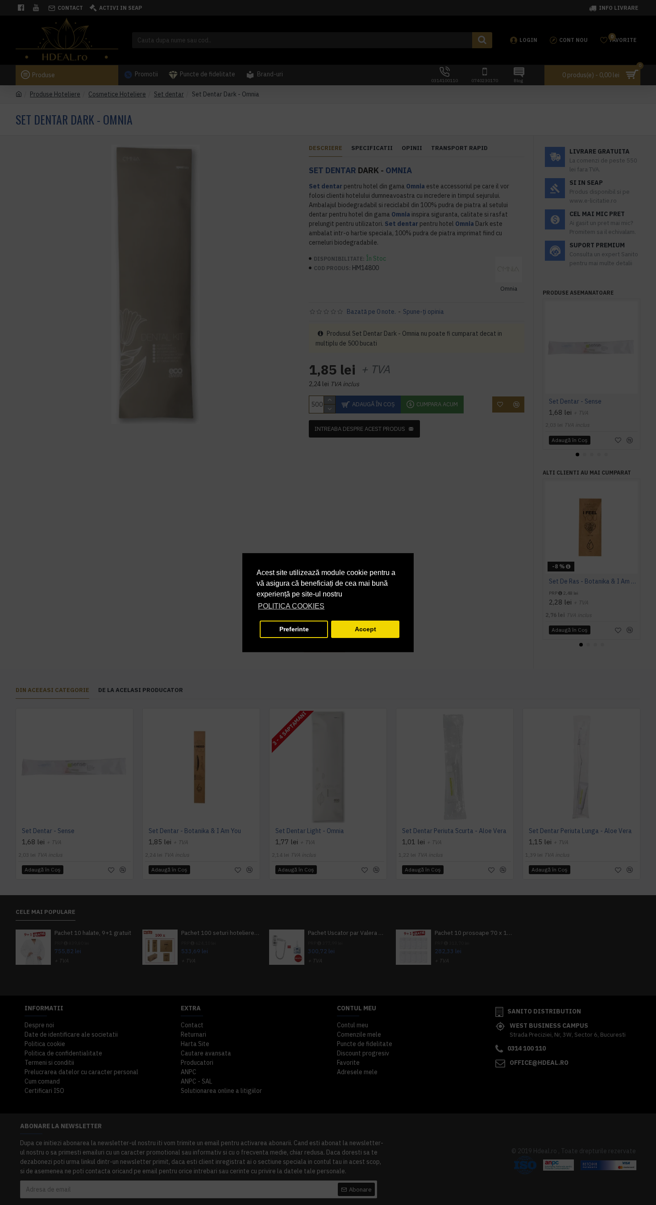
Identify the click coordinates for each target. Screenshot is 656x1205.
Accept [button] (365, 629)
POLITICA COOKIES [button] (291, 606)
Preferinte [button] (294, 629)
